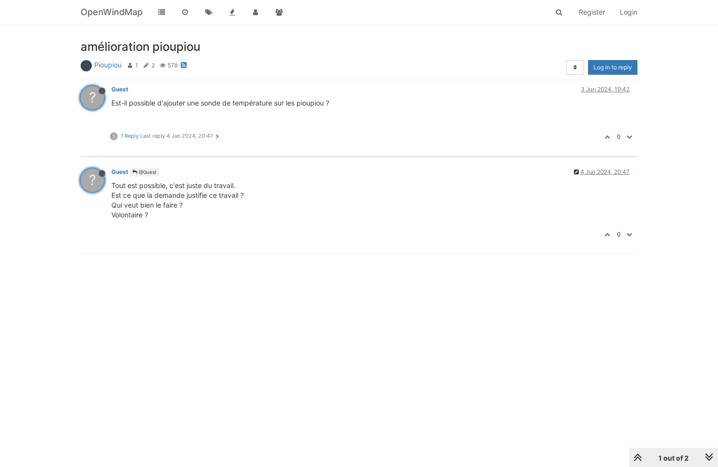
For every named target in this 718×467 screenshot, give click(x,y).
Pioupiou (108, 65)
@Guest (147, 172)
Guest (119, 89)
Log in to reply (612, 67)
